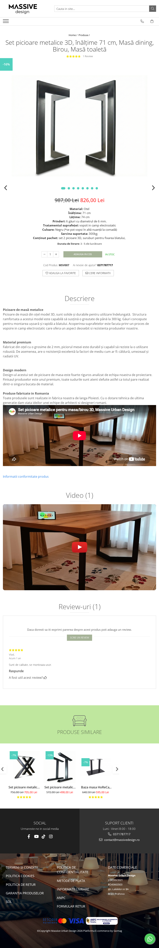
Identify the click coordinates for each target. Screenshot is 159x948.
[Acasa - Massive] (22, 8)
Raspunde (16, 671)
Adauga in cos (83, 254)
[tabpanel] (79, 125)
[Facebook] (28, 836)
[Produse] (6, 22)
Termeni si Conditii (22, 867)
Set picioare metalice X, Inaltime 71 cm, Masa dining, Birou (24, 787)
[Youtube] (36, 836)
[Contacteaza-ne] (142, 21)
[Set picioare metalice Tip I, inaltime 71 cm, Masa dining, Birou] (60, 767)
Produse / (84, 35)
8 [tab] (96, 188)
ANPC (61, 898)
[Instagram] (51, 836)
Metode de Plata (71, 880)
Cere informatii (99, 273)
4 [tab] (78, 188)
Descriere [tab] (80, 299)
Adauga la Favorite (62, 273)
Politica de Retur (21, 884)
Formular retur (71, 906)
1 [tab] (63, 188)
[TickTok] (43, 836)
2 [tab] (68, 188)
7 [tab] (92, 188)
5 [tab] (82, 188)
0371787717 (121, 834)
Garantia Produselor (25, 893)
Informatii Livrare (73, 889)
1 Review (88, 56)
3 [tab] (73, 188)
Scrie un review (79, 637)
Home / (73, 35)
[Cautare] (152, 8)
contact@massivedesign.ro (121, 840)
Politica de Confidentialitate (72, 869)
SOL (9, 901)
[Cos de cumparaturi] (152, 21)
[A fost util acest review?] (45, 677)
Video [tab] (79, 495)
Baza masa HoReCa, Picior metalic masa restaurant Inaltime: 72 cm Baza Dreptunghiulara (95, 787)
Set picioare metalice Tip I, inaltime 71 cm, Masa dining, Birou (59, 787)
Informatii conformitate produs (26, 476)
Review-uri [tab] (80, 607)
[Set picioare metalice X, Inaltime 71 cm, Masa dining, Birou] (24, 767)
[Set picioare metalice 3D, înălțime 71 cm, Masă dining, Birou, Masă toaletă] (79, 125)
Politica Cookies (20, 876)
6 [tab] (87, 188)
